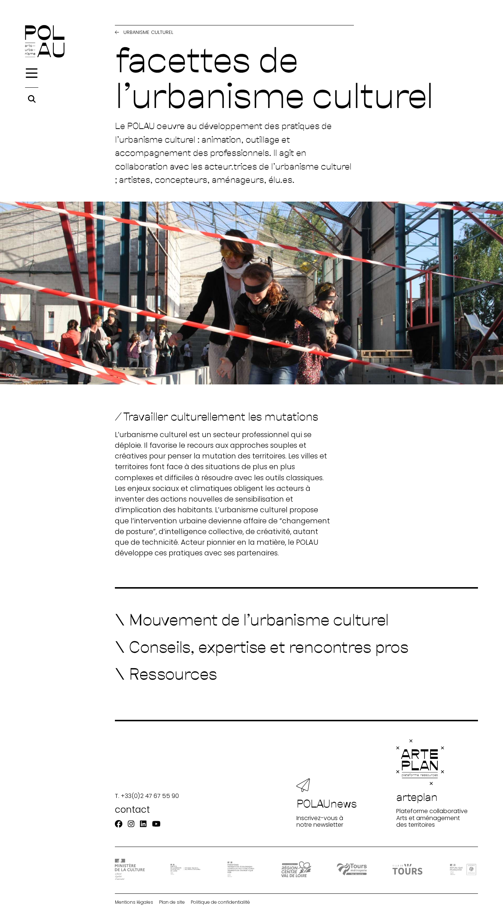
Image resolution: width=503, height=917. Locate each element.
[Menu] (31, 73)
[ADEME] (463, 869)
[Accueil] (44, 41)
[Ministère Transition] (241, 869)
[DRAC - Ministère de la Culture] (130, 869)
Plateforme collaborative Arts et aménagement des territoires (432, 809)
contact (132, 809)
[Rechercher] (32, 99)
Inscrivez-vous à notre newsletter (326, 812)
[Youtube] (156, 824)
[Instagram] (131, 824)
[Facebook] (118, 824)
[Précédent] (117, 32)
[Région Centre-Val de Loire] (296, 869)
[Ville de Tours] (407, 869)
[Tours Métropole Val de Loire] (352, 869)
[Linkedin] (143, 824)
